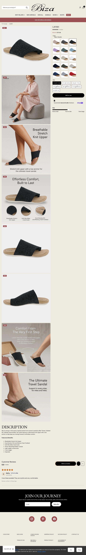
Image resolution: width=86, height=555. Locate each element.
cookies (16, 549)
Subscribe (56, 504)
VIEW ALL (40, 15)
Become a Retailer (33, 540)
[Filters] (78, 463)
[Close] (13, 549)
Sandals (48, 15)
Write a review (65, 464)
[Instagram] (31, 519)
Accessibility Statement (62, 540)
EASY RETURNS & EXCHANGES (43, 20)
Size (53, 108)
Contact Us (75, 534)
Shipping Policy (49, 534)
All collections (20, 16)
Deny (79, 550)
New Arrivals (31, 15)
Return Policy (62, 534)
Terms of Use (21, 540)
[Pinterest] (43, 519)
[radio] (56, 42)
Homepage (4, 23)
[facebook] (54, 519)
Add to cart (68, 95)
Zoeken (26, 7)
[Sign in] (80, 7)
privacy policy (41, 551)
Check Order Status (35, 535)
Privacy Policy (48, 540)
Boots (62, 15)
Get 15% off (7, 549)
